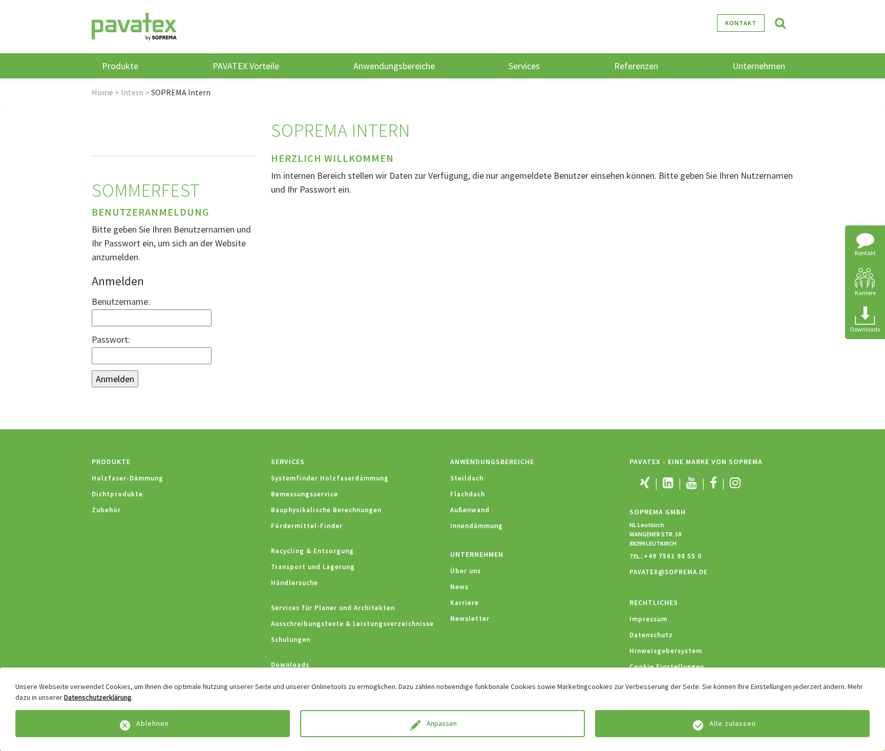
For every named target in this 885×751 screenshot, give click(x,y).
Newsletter (470, 618)
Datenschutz (651, 635)
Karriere (464, 602)
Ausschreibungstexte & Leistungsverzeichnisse (352, 623)
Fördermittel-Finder (307, 525)
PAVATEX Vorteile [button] (246, 66)
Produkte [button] (120, 66)
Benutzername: (121, 301)
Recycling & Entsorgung (312, 551)
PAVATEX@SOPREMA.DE (668, 572)
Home (102, 92)
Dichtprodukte (117, 494)
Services (288, 461)
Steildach (466, 478)
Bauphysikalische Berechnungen (326, 510)
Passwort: (111, 339)
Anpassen (442, 723)
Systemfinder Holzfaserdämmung (330, 478)
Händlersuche (294, 582)
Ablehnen (152, 723)
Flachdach (467, 494)
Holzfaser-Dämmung (127, 478)
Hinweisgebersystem (665, 650)
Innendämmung (476, 525)
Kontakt (740, 23)
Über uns (465, 571)
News (459, 586)
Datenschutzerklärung (98, 697)
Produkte (111, 461)
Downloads (290, 664)
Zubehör (106, 510)
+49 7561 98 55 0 (673, 556)
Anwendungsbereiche (492, 461)
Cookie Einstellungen (666, 666)
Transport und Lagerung (313, 566)
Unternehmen (476, 554)
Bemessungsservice (304, 494)
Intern (132, 92)
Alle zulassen (732, 723)
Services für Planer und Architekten (333, 607)
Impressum (648, 619)
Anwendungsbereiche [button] (394, 66)
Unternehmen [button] (758, 66)
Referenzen (636, 66)
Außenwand (470, 510)
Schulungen (290, 639)
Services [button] (524, 66)
